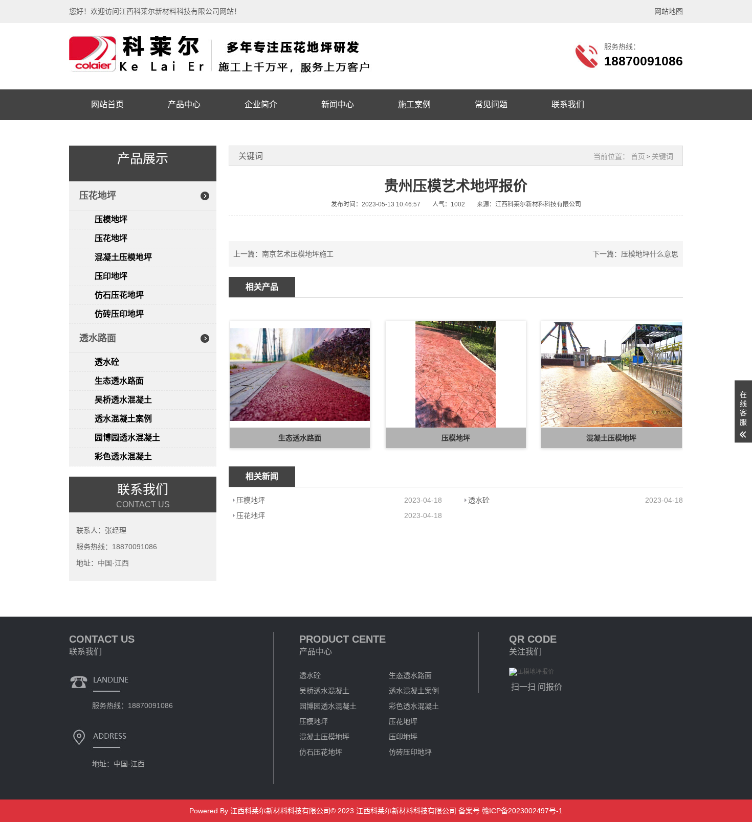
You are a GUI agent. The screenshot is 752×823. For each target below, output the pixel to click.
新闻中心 (337, 104)
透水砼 (107, 362)
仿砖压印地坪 (119, 314)
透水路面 (97, 338)
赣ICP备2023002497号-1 (521, 811)
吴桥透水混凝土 (123, 399)
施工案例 (414, 104)
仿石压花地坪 (119, 295)
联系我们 (567, 104)
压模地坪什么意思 (649, 254)
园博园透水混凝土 (127, 437)
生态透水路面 (119, 381)
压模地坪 (111, 219)
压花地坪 (97, 196)
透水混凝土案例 (123, 418)
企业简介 (261, 104)
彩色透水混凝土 (123, 456)
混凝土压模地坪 (123, 257)
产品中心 (184, 104)
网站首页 (107, 104)
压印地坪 (111, 276)
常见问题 (491, 104)
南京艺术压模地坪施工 (298, 254)
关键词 (662, 156)
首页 (638, 156)
